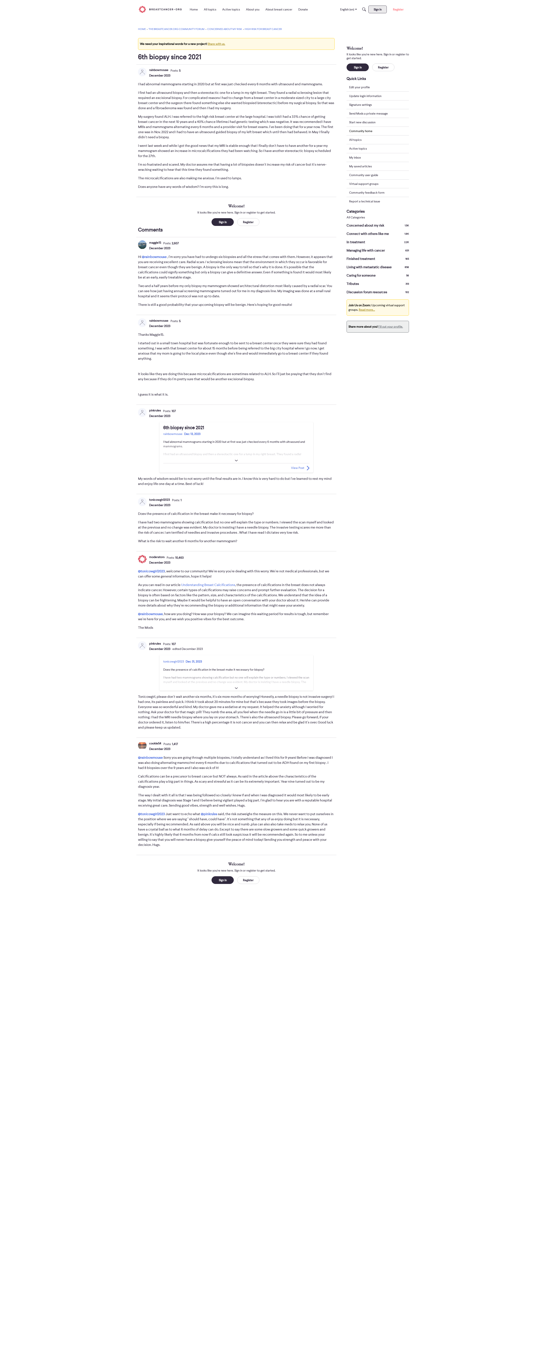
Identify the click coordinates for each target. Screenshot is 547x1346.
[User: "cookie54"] (142, 745)
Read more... (367, 310)
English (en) (347, 9)
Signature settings (360, 105)
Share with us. (216, 44)
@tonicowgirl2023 (151, 571)
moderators (157, 557)
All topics (355, 140)
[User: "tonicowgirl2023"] (142, 502)
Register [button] (248, 222)
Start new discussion (362, 122)
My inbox (355, 157)
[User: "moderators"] (142, 559)
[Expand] (236, 460)
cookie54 (155, 743)
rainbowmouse (158, 70)
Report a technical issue (364, 201)
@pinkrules (209, 814)
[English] (160, 9)
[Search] (364, 9)
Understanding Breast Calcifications (208, 585)
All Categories (356, 217)
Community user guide (363, 175)
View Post (297, 468)
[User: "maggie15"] (142, 244)
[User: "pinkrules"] (142, 412)
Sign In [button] (223, 222)
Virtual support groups (363, 184)
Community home (360, 131)
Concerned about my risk (378, 225)
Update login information (365, 96)
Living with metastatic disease (378, 267)
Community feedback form (367, 192)
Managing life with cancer (378, 250)
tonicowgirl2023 (159, 500)
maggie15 (155, 242)
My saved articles (360, 166)
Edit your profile (359, 87)
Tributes (378, 284)
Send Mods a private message (368, 113)
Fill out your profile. (390, 326)
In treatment (378, 242)
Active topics (358, 149)
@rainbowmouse (154, 257)
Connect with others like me (378, 234)
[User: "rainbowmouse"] (142, 72)
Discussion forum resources (378, 292)
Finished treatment (378, 259)
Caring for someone (378, 275)
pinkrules (155, 410)
